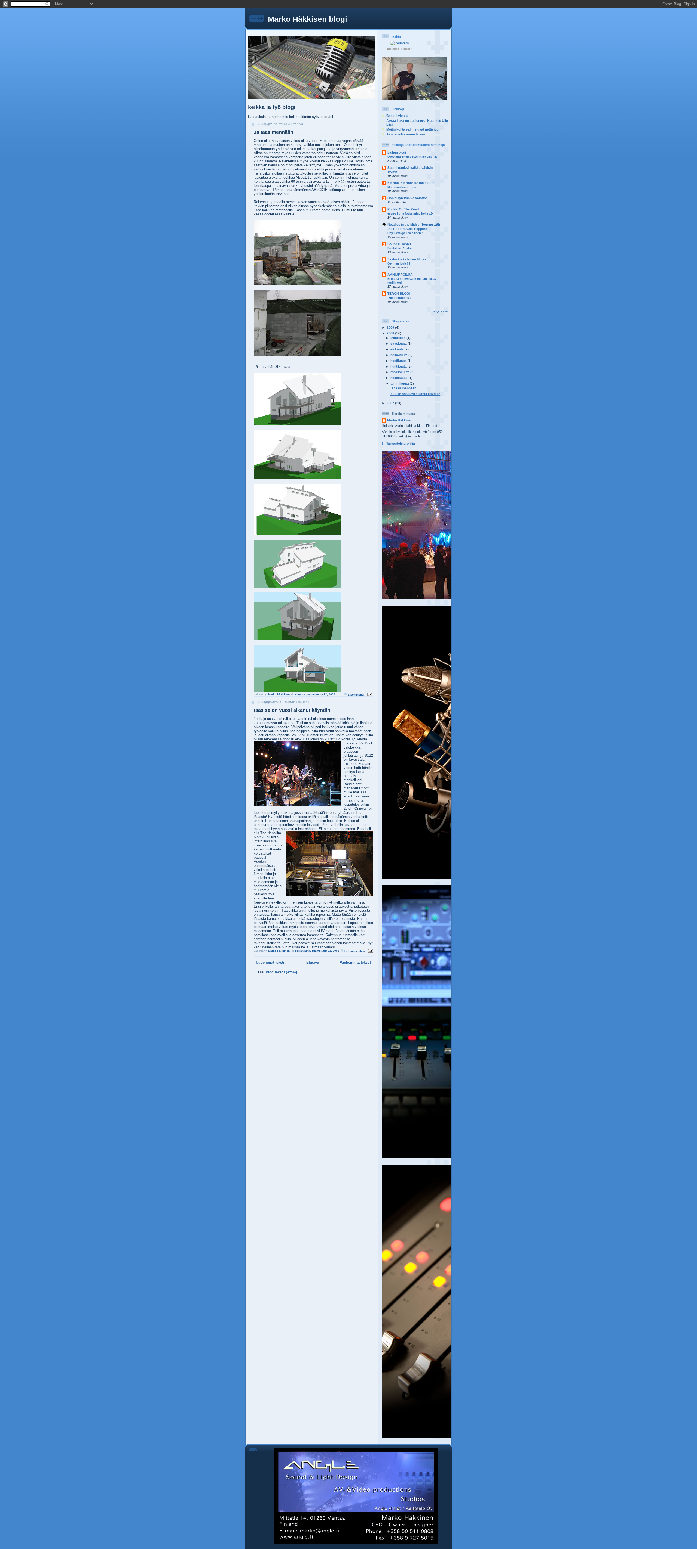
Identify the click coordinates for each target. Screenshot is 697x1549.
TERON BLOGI (398, 293)
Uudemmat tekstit (270, 962)
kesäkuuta (399, 360)
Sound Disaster (399, 244)
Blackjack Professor (399, 49)
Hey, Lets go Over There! (405, 233)
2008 (391, 333)
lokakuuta (398, 338)
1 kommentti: (357, 694)
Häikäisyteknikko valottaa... (408, 198)
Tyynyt (392, 171)
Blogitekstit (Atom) (281, 972)
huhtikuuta (399, 366)
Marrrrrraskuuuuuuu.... (403, 187)
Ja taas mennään (273, 132)
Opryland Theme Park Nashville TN (412, 156)
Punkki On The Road (403, 209)
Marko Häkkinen (399, 420)
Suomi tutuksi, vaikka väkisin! (410, 167)
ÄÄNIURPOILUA (400, 274)
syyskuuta (399, 343)
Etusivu (312, 962)
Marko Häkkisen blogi (307, 19)
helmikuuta (399, 378)
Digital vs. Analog (400, 248)
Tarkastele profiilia (400, 443)
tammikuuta (400, 383)
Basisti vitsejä (397, 115)
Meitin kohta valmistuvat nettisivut (412, 129)
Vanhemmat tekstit (355, 962)
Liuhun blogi (396, 152)
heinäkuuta (399, 355)
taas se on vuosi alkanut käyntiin (292, 710)
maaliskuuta (400, 372)
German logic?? (399, 263)
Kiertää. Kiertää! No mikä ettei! (411, 183)
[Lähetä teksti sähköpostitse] (369, 694)
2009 (391, 327)
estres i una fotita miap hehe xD (410, 213)
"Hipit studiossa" (399, 297)
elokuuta (397, 349)
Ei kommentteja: (355, 950)
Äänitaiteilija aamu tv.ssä (405, 134)
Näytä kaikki (440, 311)
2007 (391, 403)
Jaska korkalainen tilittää (406, 259)
